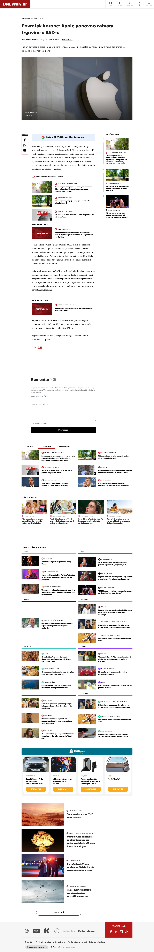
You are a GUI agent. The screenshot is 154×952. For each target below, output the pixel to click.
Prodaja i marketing (43, 942)
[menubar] (139, 4)
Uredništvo (29, 942)
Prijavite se (63, 430)
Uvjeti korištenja (59, 942)
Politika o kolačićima (97, 942)
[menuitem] (139, 4)
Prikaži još (59, 912)
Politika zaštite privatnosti (77, 942)
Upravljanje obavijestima (38, 947)
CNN (40, 347)
